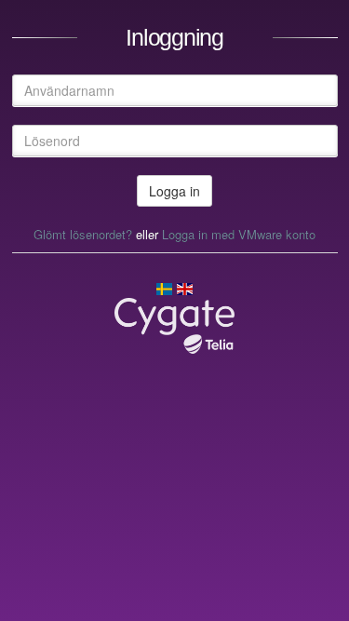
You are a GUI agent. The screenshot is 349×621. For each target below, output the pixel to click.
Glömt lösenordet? (83, 234)
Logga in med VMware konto (238, 234)
